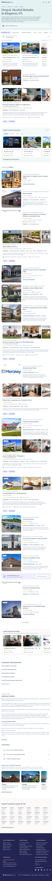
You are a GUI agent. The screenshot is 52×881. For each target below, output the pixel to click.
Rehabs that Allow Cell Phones (26, 854)
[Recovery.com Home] (7, 2)
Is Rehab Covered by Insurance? (10, 863)
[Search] (43, 2)
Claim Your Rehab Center (40, 859)
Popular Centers (23, 840)
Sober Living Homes (24, 847)
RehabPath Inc (27, 875)
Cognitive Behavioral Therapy (26, 846)
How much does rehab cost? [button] (9, 669)
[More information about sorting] (49, 40)
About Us (37, 863)
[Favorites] (46, 2)
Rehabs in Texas (6, 847)
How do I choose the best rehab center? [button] (12, 680)
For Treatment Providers (41, 857)
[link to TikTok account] (44, 870)
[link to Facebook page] (50, 870)
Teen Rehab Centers (40, 847)
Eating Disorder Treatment (41, 842)
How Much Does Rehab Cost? (9, 866)
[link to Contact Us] (35, 870)
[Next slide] (47, 55)
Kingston (11, 167)
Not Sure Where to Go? (8, 840)
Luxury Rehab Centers (24, 842)
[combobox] (10, 40)
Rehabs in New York (7, 846)
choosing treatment (22, 704)
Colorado (24, 784)
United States (9, 6)
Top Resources (6, 857)
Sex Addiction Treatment (41, 852)
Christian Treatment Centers (42, 854)
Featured (6, 133)
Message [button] (12, 121)
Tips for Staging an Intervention (10, 864)
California (12, 133)
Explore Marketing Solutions (41, 861)
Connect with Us (39, 867)
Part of (10, 106)
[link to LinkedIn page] (38, 870)
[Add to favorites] (19, 71)
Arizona (4, 784)
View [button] (4, 121)
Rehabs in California (7, 844)
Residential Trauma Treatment (42, 851)
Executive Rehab (39, 846)
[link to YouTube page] (41, 870)
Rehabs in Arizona (7, 849)
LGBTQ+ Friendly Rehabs (25, 849)
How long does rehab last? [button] (8, 673)
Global (22, 133)
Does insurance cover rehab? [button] (9, 666)
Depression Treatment (41, 844)
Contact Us (37, 864)
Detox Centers (23, 844)
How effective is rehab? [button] (8, 676)
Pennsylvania (16, 6)
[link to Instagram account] (47, 870)
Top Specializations (41, 840)
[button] (48, 2)
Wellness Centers (23, 851)
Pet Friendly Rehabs (24, 852)
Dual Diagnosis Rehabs (41, 849)
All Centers (4, 6)
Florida (17, 133)
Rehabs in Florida (6, 842)
